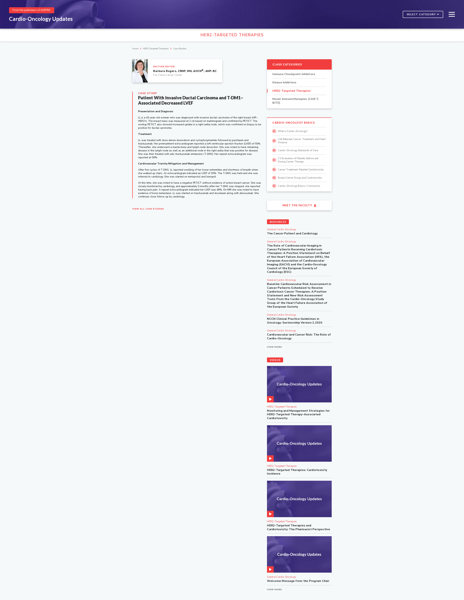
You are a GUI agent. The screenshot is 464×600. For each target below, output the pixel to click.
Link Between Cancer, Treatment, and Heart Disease (302, 141)
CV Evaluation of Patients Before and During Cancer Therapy (298, 160)
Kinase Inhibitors (284, 82)
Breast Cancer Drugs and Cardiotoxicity (300, 177)
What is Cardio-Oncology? (292, 131)
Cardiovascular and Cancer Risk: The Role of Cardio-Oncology (299, 336)
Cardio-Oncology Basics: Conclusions (299, 186)
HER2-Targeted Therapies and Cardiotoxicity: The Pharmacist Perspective (298, 527)
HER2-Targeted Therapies (156, 48)
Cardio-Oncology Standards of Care (298, 150)
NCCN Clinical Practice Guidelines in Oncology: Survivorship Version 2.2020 (294, 321)
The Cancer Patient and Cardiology (292, 233)
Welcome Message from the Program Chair (298, 581)
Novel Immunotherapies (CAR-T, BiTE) (295, 101)
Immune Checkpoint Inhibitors (293, 74)
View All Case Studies (148, 208)
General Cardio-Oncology (281, 229)
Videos (275, 359)
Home (135, 48)
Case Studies (180, 48)
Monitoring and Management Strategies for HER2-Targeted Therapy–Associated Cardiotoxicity (298, 414)
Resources (278, 221)
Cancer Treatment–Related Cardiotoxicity (301, 169)
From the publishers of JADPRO (32, 10)
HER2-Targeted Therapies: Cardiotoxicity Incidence (297, 472)
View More (274, 346)
